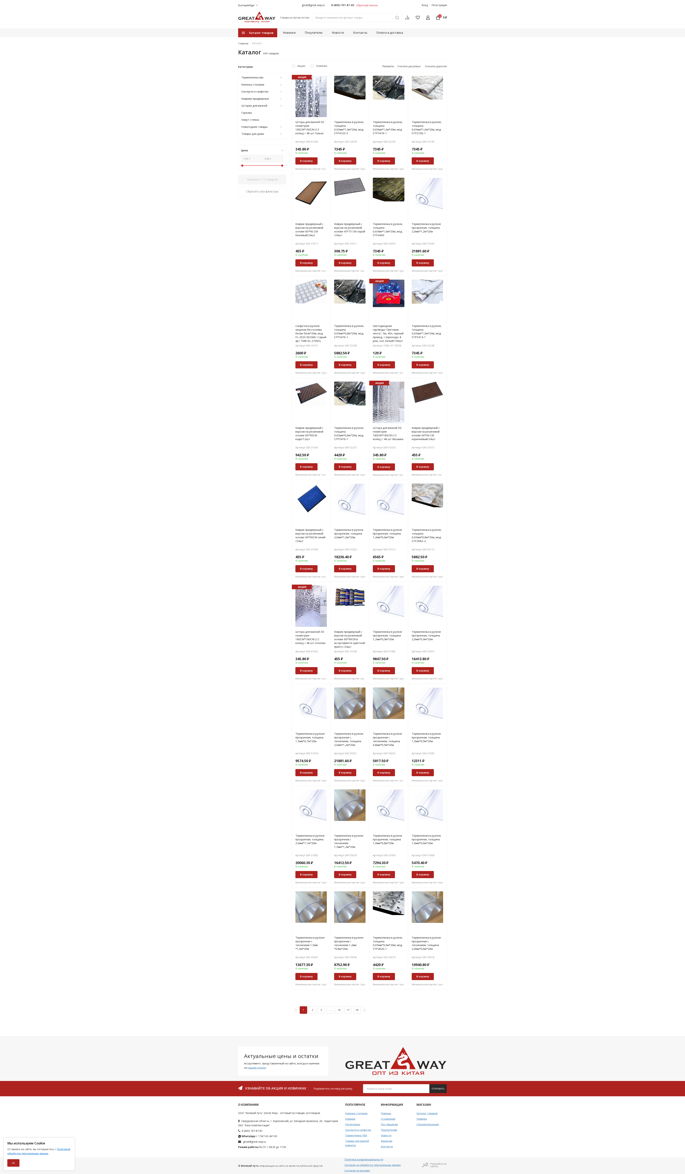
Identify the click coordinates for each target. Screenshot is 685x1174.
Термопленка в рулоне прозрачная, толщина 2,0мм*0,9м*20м (426, 635)
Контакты (360, 33)
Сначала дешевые (409, 66)
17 (348, 1010)
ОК (13, 1163)
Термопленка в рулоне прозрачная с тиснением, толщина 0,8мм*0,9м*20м (387, 739)
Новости (338, 33)
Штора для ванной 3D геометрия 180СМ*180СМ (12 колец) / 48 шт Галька (309, 127)
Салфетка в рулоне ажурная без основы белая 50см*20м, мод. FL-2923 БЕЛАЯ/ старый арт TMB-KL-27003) (310, 333)
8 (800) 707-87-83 (342, 5)
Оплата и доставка (389, 33)
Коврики (350, 1119)
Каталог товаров (427, 1113)
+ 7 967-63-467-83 (259, 1136)
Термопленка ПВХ (356, 1135)
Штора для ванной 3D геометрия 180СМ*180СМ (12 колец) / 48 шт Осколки (310, 637)
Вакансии (386, 1141)
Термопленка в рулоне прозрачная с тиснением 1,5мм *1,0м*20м (310, 943)
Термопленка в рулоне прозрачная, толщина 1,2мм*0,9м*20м (387, 635)
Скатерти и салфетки (358, 1130)
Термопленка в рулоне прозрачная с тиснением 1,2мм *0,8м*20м (348, 943)
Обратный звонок (367, 5)
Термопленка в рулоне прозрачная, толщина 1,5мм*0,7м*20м (310, 737)
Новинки (289, 33)
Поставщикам (389, 1124)
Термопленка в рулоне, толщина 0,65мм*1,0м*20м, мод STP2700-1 (427, 127)
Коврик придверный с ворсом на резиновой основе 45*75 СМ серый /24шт (349, 229)
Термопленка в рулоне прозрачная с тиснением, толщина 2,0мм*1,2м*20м (348, 739)
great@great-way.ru (313, 5)
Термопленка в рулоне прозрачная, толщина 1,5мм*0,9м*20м (426, 737)
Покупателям (389, 1130)
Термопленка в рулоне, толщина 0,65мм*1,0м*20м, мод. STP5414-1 (427, 331)
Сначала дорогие (436, 66)
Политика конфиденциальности (363, 1159)
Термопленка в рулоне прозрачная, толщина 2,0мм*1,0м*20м (348, 533)
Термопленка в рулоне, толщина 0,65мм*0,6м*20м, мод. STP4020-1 (388, 943)
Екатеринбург (246, 5)
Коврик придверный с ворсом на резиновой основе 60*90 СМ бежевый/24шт (309, 229)
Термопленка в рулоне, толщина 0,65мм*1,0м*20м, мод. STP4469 (388, 229)
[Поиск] (397, 18)
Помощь (386, 1113)
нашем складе (257, 1067)
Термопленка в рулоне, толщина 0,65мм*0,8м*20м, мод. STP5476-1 (349, 331)
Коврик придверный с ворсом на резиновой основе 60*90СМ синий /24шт (310, 535)
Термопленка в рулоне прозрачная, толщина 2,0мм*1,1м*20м (310, 839)
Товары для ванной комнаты (357, 1143)
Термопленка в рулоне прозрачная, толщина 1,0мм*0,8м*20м (387, 839)
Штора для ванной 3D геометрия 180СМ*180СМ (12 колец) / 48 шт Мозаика (388, 433)
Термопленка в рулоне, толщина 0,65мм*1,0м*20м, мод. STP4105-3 (349, 127)
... (330, 1010)
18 (357, 1010)
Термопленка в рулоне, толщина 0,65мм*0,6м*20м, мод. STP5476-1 (349, 433)
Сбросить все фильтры (262, 191)
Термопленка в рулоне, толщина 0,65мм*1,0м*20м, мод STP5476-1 (388, 127)
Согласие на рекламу (357, 1170)
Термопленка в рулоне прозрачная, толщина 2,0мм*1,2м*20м (426, 227)
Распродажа (352, 1124)
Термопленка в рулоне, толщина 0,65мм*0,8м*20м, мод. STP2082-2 (427, 535)
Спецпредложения (428, 1124)
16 (339, 1010)
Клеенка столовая (356, 1113)
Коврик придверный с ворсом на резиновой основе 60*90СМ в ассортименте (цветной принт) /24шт (349, 639)
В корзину (306, 161)
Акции (301, 66)
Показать (262, 179)
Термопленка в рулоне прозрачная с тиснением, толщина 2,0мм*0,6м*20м (426, 943)
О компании (388, 1119)
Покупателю (314, 33)
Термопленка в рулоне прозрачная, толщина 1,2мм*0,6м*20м (387, 533)
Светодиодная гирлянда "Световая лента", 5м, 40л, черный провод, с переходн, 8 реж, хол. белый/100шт (388, 333)
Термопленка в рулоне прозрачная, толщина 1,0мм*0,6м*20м (426, 839)
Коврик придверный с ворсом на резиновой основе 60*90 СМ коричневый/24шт (426, 433)
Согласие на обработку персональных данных (372, 1165)
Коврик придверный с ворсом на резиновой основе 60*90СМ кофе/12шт (309, 433)
